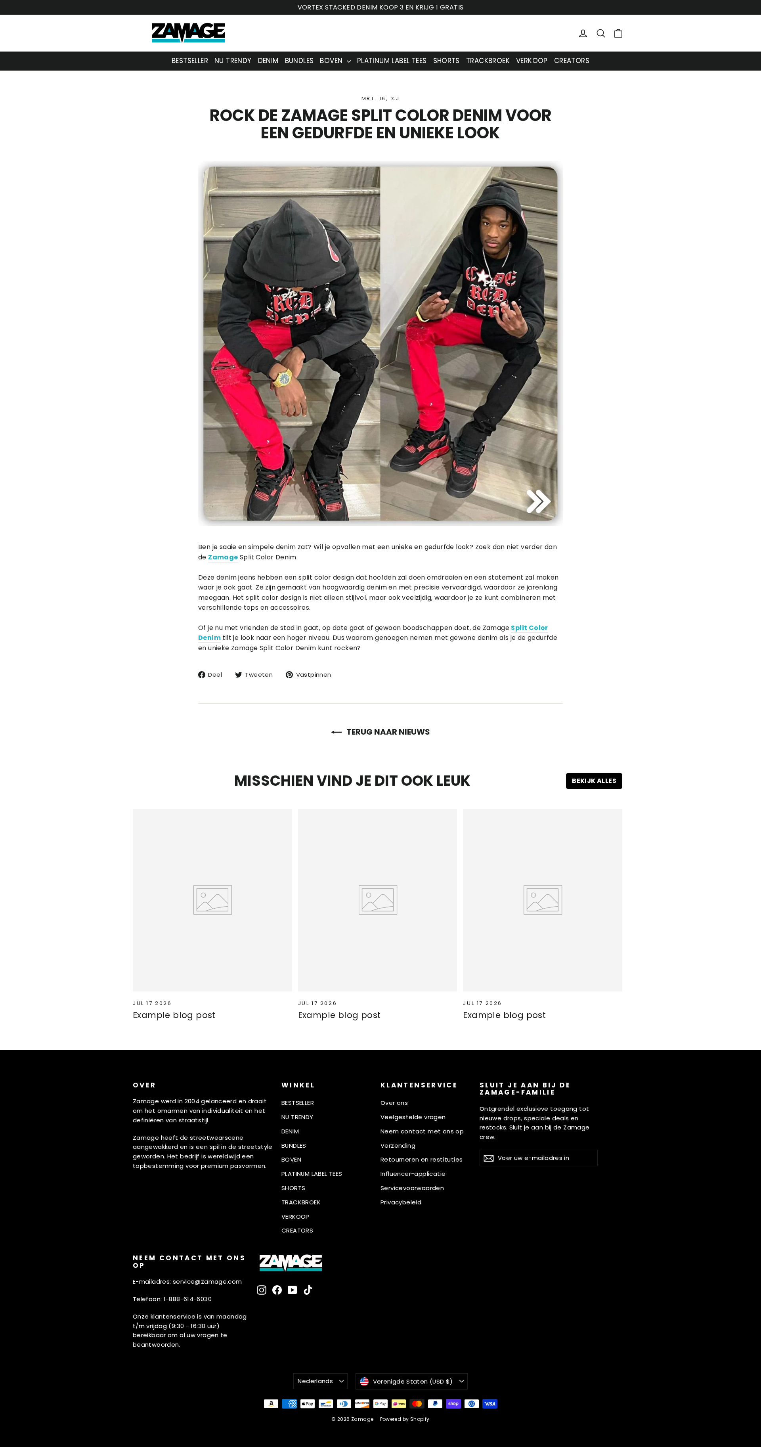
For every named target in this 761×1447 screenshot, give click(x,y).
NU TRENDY (233, 60)
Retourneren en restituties (421, 1159)
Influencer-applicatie (413, 1173)
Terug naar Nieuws (387, 731)
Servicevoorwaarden (412, 1188)
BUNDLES (299, 60)
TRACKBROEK (488, 60)
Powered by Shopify (405, 1419)
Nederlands (315, 1381)
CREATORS (571, 60)
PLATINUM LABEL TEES (392, 60)
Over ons (394, 1103)
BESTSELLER (190, 60)
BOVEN (332, 60)
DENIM (268, 60)
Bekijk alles (594, 780)
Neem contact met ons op (422, 1131)
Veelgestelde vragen (413, 1117)
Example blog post (174, 1015)
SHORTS (446, 60)
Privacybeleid (400, 1202)
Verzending (397, 1145)
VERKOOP (532, 60)
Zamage (223, 557)
